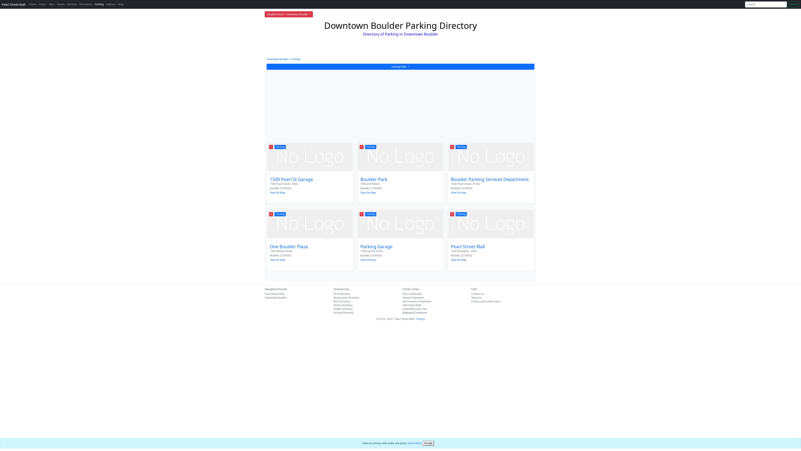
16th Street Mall (411, 305)
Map (120, 4)
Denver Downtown (413, 297)
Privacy (420, 319)
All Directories (342, 294)
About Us (476, 297)
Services (72, 4)
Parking (99, 4)
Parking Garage (376, 247)
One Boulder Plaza (289, 247)
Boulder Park (373, 179)
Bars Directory (342, 301)
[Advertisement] (400, 108)
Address (111, 4)
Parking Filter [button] (399, 66)
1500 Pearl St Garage (291, 179)
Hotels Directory (343, 309)
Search (793, 4)
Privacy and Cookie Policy (485, 301)
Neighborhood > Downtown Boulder (288, 14)
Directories (85, 4)
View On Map (277, 192)
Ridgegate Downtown (414, 312)
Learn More (414, 443)
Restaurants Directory (346, 297)
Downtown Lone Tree (414, 309)
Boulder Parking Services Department (490, 179)
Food (42, 4)
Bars (52, 4)
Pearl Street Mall (13, 4)
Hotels (61, 4)
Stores (33, 4)
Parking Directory (344, 312)
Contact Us (477, 294)
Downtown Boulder (278, 59)
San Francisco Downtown (416, 301)
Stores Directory (343, 305)
